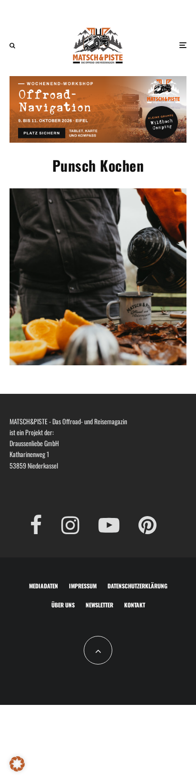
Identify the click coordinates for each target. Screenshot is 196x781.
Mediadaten (43, 586)
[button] (17, 764)
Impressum (83, 586)
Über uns (63, 605)
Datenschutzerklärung (137, 586)
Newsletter (99, 605)
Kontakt (134, 605)
